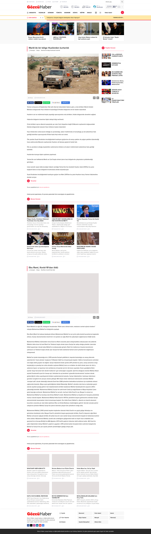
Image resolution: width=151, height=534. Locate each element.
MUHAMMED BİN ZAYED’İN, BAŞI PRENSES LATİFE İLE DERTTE (117, 74)
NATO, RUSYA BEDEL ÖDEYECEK (37, 496)
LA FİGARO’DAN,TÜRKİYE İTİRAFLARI (118, 100)
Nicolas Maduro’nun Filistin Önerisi (63, 468)
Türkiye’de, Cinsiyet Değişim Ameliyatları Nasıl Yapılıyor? (63, 17)
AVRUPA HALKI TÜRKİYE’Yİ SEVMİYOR (117, 91)
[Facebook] (28, 525)
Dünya (38, 50)
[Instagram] (34, 525)
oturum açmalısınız (44, 187)
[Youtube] (40, 525)
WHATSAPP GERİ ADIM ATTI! (36, 468)
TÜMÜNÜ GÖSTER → (118, 17)
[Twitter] (31, 525)
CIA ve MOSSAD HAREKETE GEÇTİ (117, 55)
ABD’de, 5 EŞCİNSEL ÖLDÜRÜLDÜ (59, 38)
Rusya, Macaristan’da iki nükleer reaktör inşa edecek (37, 38)
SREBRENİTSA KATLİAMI (116, 64)
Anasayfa (32, 50)
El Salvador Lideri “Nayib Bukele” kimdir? (111, 38)
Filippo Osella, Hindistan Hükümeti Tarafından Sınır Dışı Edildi (38, 220)
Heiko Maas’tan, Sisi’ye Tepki (86, 468)
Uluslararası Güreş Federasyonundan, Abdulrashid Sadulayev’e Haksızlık (118, 84)
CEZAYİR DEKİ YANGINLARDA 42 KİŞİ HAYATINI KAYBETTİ (62, 220)
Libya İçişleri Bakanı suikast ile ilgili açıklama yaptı (87, 38)
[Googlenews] (43, 525)
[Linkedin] (37, 525)
